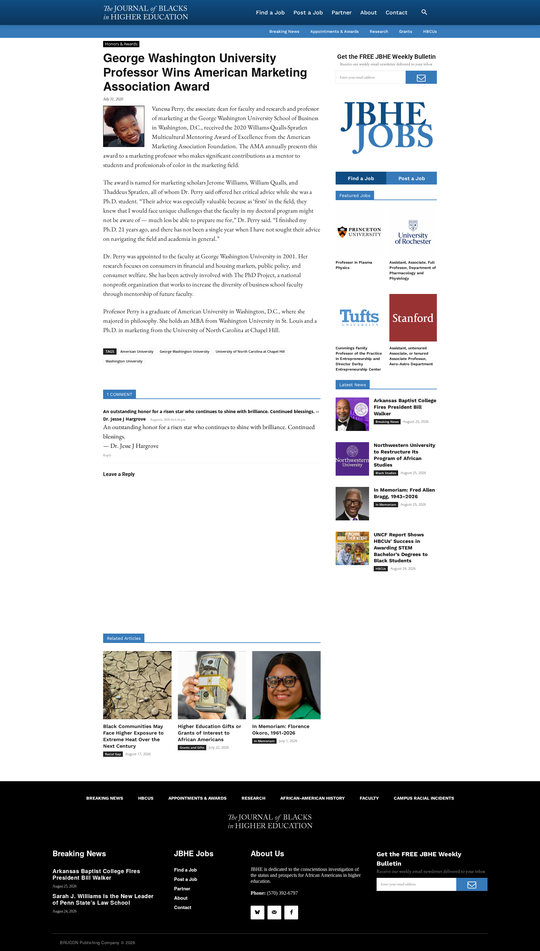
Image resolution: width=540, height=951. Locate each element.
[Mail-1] (274, 912)
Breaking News (387, 421)
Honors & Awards (121, 44)
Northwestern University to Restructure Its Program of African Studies (404, 455)
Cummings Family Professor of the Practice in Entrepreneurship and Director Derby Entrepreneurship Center (359, 358)
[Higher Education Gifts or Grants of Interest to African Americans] (212, 685)
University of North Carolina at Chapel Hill (250, 351)
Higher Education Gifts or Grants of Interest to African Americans (209, 732)
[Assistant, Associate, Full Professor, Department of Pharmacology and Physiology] (413, 232)
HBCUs (381, 568)
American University (136, 351)
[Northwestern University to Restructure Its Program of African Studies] (352, 459)
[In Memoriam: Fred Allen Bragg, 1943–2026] (352, 503)
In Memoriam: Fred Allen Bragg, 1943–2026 (404, 493)
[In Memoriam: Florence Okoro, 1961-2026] (286, 685)
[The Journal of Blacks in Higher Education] (145, 12)
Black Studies (386, 473)
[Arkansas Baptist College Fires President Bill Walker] (352, 414)
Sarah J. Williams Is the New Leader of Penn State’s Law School (103, 899)
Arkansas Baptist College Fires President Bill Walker (405, 407)
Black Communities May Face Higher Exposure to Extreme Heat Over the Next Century (133, 736)
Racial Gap (113, 754)
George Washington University (184, 351)
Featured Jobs (354, 195)
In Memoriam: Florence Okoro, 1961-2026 (280, 729)
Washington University (124, 361)
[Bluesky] (257, 912)
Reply (107, 455)
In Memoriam (264, 741)
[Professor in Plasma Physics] (359, 232)
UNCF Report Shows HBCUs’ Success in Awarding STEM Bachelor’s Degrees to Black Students (401, 548)
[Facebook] (291, 912)
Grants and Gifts (192, 747)
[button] (424, 12)
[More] (260, 374)
